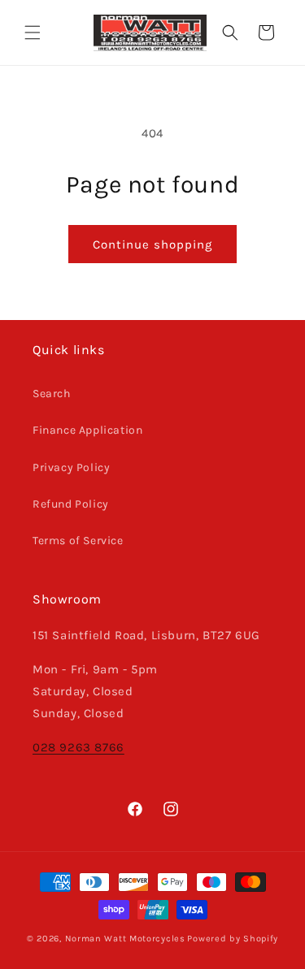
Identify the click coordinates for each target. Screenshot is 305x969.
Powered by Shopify (232, 938)
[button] (32, 32)
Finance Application (87, 430)
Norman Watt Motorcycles (125, 938)
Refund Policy (71, 504)
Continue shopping (152, 244)
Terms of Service (78, 540)
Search (52, 393)
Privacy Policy (71, 467)
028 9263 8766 (78, 747)
